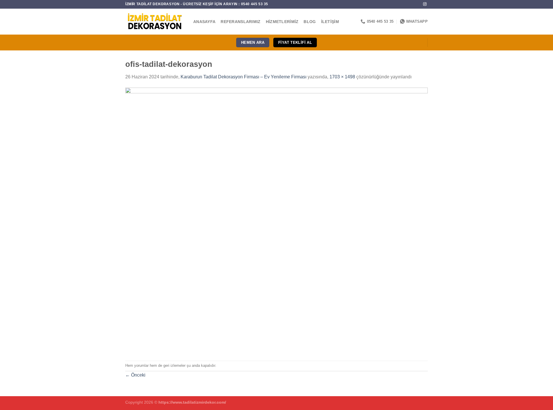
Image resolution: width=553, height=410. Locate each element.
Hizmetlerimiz (282, 21)
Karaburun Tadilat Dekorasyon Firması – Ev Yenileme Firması (243, 76)
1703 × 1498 (342, 76)
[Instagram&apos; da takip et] (425, 4)
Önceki (135, 375)
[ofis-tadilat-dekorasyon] (276, 220)
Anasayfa (204, 21)
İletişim (330, 21)
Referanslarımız (240, 21)
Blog (310, 21)
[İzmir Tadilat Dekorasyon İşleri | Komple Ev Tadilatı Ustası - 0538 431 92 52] (155, 21)
